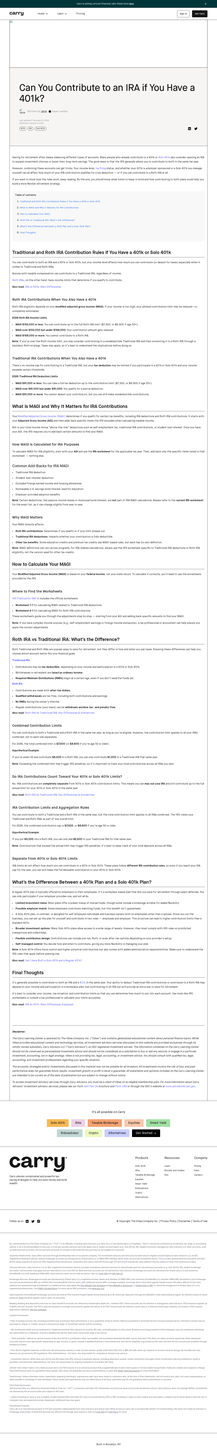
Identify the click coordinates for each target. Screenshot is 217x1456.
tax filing (101, 168)
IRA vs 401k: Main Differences (43, 287)
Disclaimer (184, 1221)
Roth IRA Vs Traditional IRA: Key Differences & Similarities (59, 713)
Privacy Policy (168, 1221)
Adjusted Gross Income (32, 421)
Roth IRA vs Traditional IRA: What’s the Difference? (47, 220)
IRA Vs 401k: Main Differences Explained (49, 1004)
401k (23, 129)
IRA (30, 129)
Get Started (144, 1133)
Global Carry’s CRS (144, 1286)
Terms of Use (200, 1221)
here (131, 4)
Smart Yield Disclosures (129, 1371)
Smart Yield (158, 1123)
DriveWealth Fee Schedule (93, 1286)
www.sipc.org (98, 1289)
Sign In (183, 14)
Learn (167, 1166)
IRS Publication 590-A (25, 598)
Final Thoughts (28, 233)
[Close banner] (205, 4)
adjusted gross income (81, 307)
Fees (196, 1170)
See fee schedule (38, 1310)
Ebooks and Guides (174, 1170)
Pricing (80, 14)
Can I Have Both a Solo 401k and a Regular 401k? (53, 960)
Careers (198, 1175)
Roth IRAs (18, 280)
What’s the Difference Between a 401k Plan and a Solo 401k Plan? (55, 226)
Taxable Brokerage (105, 1123)
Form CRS (103, 1274)
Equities (134, 1123)
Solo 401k (40, 129)
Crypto (93, 1133)
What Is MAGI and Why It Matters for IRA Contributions (49, 208)
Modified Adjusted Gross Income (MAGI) (41, 416)
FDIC (21, 1298)
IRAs (78, 1123)
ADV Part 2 (113, 1412)
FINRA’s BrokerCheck (47, 1289)
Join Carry (200, 14)
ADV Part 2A (117, 1274)
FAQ (166, 1175)
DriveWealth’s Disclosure (121, 1286)
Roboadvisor (70, 1133)
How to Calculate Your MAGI (35, 214)
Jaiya (44, 111)
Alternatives (117, 1133)
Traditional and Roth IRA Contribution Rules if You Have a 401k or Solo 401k (60, 201)
